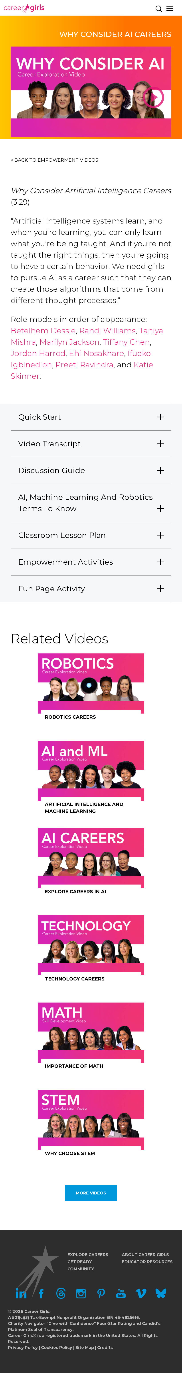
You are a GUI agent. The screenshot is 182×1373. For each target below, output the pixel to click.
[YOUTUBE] (121, 1297)
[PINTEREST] (101, 1297)
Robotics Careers (70, 717)
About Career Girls (145, 1254)
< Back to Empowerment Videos (54, 160)
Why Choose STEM (70, 1153)
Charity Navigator (26, 1323)
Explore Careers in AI (75, 891)
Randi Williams (107, 330)
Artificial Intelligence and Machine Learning (84, 807)
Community (80, 1269)
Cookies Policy (56, 1347)
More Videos (91, 1193)
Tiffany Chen (126, 342)
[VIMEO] (140, 1297)
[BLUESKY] (160, 1297)
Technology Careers (75, 979)
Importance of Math (74, 1066)
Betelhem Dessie (43, 330)
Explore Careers (87, 1254)
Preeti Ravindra (84, 364)
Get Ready (79, 1261)
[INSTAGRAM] (81, 1297)
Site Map (84, 1347)
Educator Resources (147, 1261)
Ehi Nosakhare (96, 353)
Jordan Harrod (38, 353)
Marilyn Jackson (69, 342)
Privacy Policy (23, 1347)
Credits (105, 1347)
